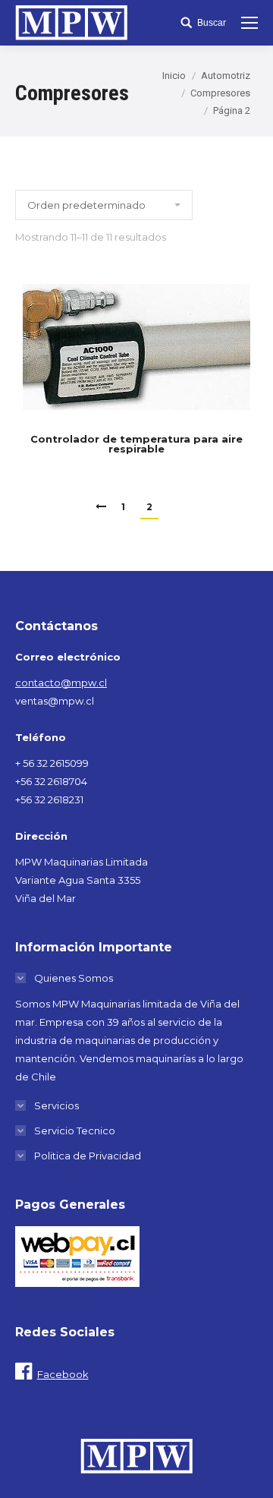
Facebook (63, 1374)
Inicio (174, 75)
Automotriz (225, 75)
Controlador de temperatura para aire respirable (136, 444)
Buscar (211, 22)
